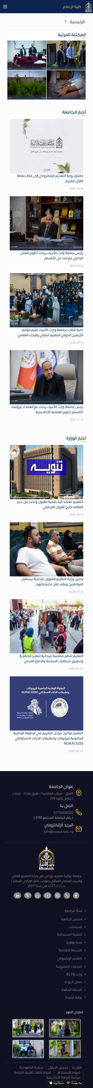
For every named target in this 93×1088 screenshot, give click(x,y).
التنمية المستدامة (69, 934)
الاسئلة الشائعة (71, 990)
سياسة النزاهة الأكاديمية (63, 1077)
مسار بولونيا (74, 942)
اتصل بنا (77, 1067)
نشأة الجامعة (73, 911)
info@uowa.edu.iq (58, 832)
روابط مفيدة (73, 997)
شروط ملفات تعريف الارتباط (32, 1072)
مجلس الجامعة (71, 919)
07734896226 (63, 813)
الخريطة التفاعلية (70, 950)
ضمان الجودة (73, 982)
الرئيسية (77, 21)
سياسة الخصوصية (31, 1067)
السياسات (75, 927)
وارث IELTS (74, 974)
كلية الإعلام (72, 7)
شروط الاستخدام (69, 1072)
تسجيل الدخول (58, 1067)
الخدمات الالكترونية (69, 966)
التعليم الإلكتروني (69, 958)
